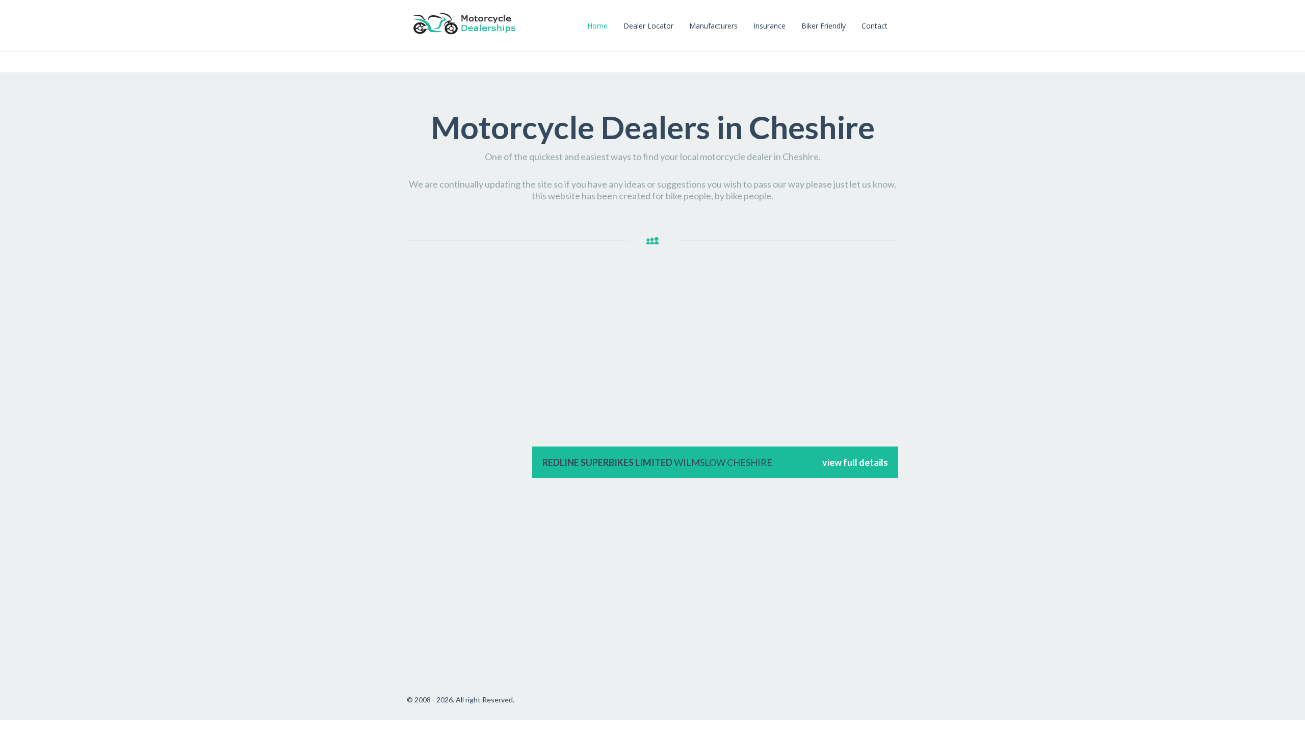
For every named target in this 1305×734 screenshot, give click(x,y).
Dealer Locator (648, 26)
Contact (875, 26)
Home (597, 26)
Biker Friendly (823, 26)
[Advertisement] (464, 434)
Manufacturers (713, 26)
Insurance (769, 26)
